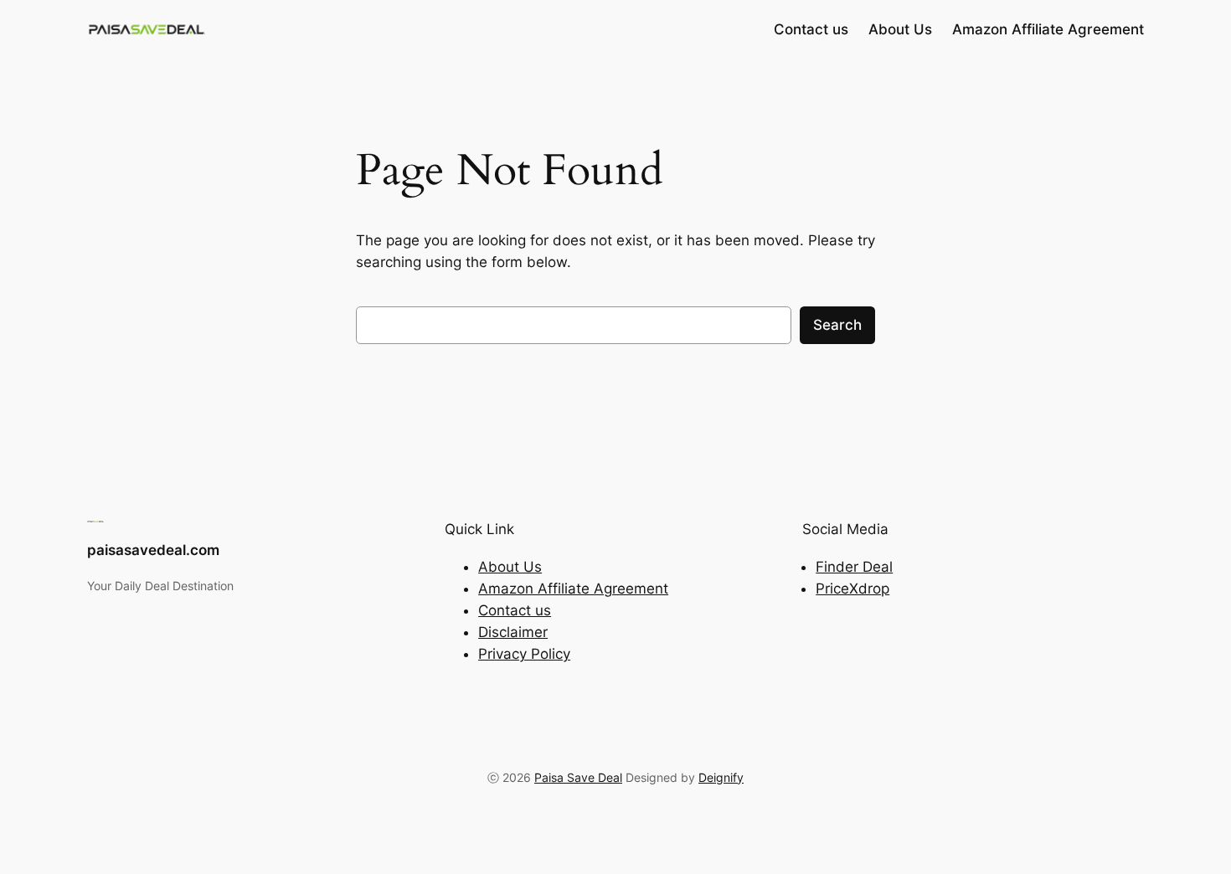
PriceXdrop (852, 588)
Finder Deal (854, 566)
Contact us (514, 610)
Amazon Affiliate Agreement (573, 588)
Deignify (721, 777)
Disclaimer (513, 632)
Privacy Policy (524, 653)
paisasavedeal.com (153, 550)
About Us (510, 566)
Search (837, 324)
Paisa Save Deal (578, 777)
